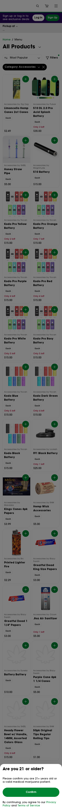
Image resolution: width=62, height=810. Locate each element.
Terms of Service (29, 805)
